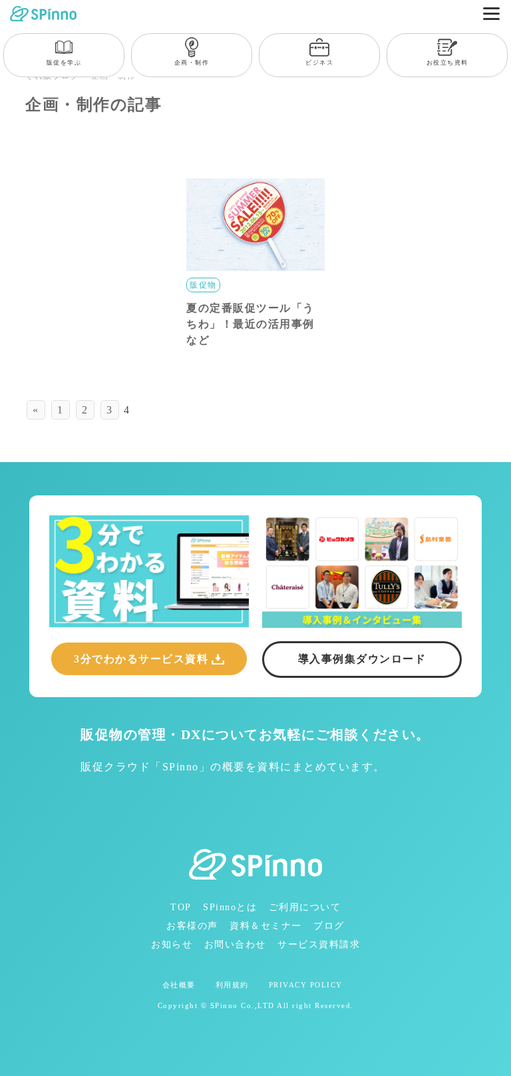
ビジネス (319, 62)
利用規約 (232, 985)
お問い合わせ (235, 944)
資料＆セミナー (266, 926)
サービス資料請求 (318, 944)
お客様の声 (192, 926)
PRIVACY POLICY (306, 985)
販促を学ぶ (64, 62)
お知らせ (171, 944)
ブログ (329, 926)
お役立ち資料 (447, 62)
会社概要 (179, 985)
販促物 (203, 285)
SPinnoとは (230, 907)
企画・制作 (192, 62)
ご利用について (305, 907)
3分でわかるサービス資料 (141, 659)
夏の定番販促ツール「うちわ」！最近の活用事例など (250, 324)
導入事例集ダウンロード (362, 659)
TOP (181, 907)
